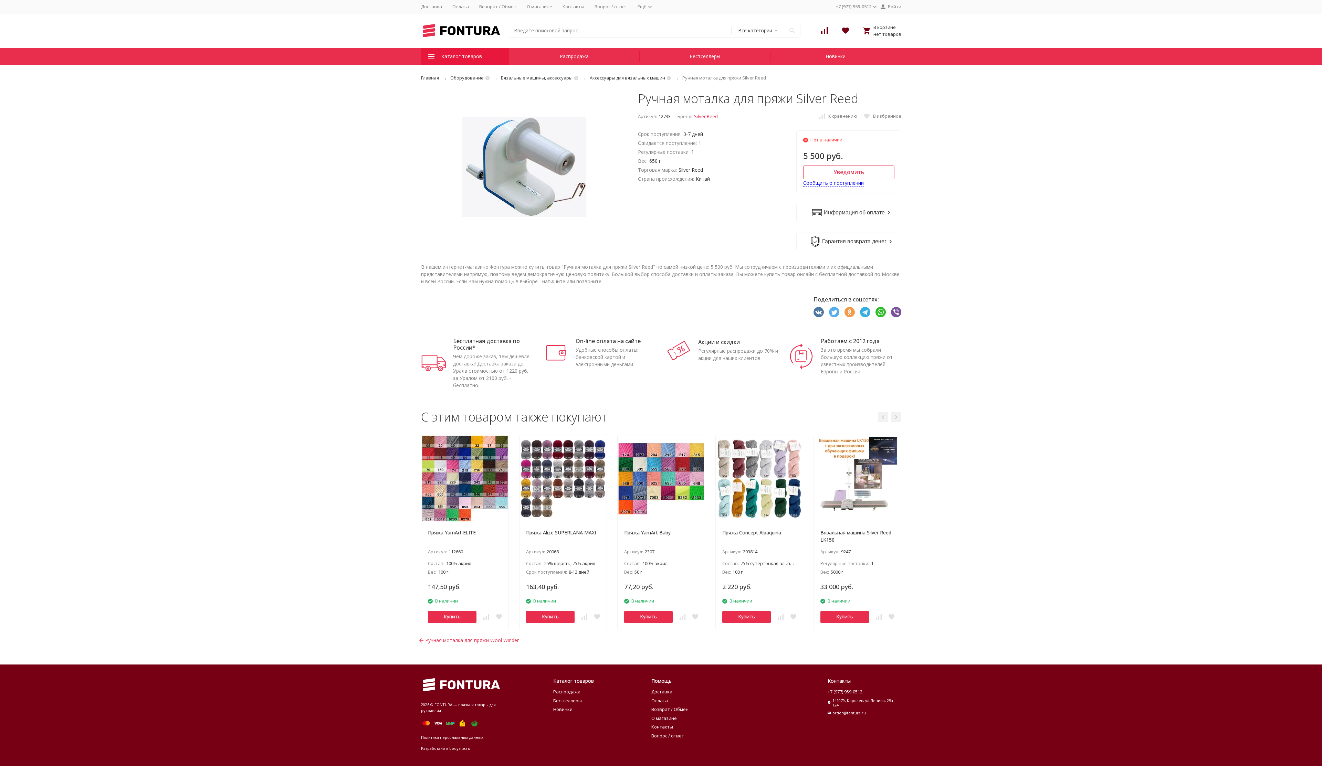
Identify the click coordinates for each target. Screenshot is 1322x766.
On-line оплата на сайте (608, 341)
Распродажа (574, 56)
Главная (430, 78)
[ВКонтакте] (819, 312)
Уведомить (848, 172)
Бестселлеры (705, 56)
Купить (452, 616)
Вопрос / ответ (611, 6)
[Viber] (896, 312)
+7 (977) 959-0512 (845, 692)
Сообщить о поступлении (833, 183)
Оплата (460, 6)
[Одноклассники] (849, 312)
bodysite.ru (459, 748)
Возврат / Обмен (497, 6)
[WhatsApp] (880, 312)
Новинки (836, 56)
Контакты (573, 6)
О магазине (539, 6)
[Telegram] (865, 312)
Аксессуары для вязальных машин (627, 78)
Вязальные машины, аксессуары (537, 78)
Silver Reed (706, 116)
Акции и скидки (719, 342)
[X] (834, 312)
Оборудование (467, 78)
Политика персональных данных (452, 737)
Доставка (431, 6)
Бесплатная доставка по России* (486, 344)
